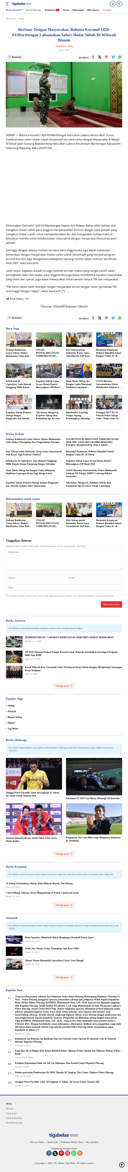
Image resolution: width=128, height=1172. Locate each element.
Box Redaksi (92, 1142)
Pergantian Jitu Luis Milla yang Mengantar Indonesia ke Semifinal (93, 839)
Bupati (11, 723)
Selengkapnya (63, 686)
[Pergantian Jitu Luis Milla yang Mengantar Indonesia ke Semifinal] (94, 818)
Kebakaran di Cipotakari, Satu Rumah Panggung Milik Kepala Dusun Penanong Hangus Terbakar (18, 384)
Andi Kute (60, 46)
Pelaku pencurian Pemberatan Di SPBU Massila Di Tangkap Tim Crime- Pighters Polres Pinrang (64, 1072)
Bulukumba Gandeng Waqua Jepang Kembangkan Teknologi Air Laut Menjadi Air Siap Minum (78, 415)
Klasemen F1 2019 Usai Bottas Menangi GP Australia (93, 798)
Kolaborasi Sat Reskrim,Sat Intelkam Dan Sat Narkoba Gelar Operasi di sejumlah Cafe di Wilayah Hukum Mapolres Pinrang (65, 1040)
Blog (70, 46)
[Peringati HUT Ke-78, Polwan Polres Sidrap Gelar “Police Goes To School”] (109, 402)
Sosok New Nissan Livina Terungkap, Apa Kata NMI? (52, 948)
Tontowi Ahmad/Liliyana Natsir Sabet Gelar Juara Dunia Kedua (31, 839)
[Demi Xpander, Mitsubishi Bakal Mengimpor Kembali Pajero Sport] (14, 940)
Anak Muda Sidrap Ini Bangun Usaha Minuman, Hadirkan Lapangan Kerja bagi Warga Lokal (79, 384)
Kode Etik (53, 1142)
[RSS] (79, 1153)
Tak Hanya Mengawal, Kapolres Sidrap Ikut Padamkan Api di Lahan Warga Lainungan (48, 415)
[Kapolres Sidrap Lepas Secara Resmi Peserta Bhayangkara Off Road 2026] (49, 371)
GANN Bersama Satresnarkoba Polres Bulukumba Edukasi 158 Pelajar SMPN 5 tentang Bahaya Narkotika (108, 384)
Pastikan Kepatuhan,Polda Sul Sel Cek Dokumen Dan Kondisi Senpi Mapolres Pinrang (59, 1063)
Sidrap (11, 705)
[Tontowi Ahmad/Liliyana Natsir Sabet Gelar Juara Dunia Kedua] (34, 819)
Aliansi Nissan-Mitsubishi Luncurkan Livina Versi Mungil (54, 960)
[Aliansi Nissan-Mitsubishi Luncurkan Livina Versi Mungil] (14, 964)
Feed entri (11, 1113)
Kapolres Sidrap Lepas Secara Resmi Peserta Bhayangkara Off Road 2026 (48, 384)
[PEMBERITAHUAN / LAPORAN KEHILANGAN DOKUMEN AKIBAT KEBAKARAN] (14, 641)
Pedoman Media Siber (72, 1142)
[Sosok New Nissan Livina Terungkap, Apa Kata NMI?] (14, 951)
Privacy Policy (37, 1142)
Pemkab (12, 711)
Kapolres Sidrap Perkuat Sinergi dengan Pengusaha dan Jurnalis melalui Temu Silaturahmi (18, 415)
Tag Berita (13, 728)
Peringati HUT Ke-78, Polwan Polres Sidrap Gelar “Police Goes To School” (107, 415)
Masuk (9, 1108)
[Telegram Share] (113, 57)
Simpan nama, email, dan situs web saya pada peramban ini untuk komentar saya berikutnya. (61, 595)
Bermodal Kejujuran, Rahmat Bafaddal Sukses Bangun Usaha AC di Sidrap (109, 353)
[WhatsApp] (73, 1153)
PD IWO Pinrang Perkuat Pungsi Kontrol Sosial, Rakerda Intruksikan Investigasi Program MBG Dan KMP (71, 653)
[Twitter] (55, 1153)
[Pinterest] (61, 1153)
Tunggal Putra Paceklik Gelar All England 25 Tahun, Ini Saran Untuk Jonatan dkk (33, 794)
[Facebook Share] (93, 57)
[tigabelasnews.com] (21, 4)
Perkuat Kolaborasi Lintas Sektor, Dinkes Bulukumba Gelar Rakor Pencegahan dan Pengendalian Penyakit (18, 353)
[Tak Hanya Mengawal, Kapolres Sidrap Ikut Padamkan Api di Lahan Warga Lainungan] (49, 402)
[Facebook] (49, 1153)
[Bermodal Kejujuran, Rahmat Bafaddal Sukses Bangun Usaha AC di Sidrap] (109, 339)
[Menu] (8, 4)
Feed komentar (14, 1118)
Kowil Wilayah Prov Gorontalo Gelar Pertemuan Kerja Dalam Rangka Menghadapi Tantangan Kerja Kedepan (73, 669)
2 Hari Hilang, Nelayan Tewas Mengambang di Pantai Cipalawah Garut (42, 893)
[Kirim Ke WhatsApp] (119, 57)
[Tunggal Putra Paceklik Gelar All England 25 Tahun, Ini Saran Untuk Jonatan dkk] (34, 773)
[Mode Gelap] (113, 4)
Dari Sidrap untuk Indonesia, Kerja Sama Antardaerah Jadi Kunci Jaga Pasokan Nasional (78, 353)
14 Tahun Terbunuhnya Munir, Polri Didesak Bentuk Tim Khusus (39, 883)
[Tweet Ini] (99, 57)
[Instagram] (67, 1153)
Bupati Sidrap (15, 717)
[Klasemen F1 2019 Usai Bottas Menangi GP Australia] (94, 776)
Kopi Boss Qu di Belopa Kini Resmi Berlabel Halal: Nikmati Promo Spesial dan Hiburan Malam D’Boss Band (67, 1052)
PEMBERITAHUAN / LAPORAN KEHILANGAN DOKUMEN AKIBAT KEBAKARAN (69, 637)
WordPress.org (14, 1122)
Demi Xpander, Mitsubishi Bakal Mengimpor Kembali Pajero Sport (59, 937)
